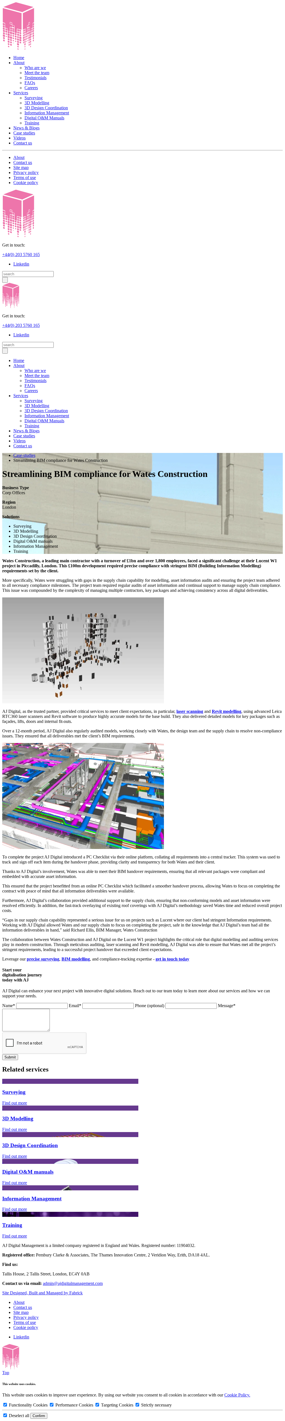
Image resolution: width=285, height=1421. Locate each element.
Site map (21, 167)
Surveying (33, 97)
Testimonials (35, 77)
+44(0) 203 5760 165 (21, 254)
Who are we (35, 67)
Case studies (24, 133)
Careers (31, 87)
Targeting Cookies (117, 1405)
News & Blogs (26, 128)
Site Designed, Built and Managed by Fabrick (42, 1292)
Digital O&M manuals (27, 1172)
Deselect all (19, 1415)
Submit (10, 1057)
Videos (19, 138)
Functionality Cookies (28, 1405)
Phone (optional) (149, 1005)
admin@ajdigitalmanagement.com (73, 1283)
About (18, 62)
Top (5, 1372)
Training (31, 122)
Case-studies (24, 455)
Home (18, 57)
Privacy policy (26, 172)
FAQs (29, 82)
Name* (8, 1005)
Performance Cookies (74, 1405)
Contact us (22, 143)
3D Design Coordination (46, 107)
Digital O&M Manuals (44, 117)
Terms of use (24, 177)
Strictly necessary (156, 1405)
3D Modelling (36, 102)
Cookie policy (25, 182)
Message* (226, 1005)
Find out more (14, 1103)
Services (20, 92)
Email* (75, 1005)
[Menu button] (5, 280)
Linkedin (21, 264)
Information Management (46, 112)
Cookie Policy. (237, 1395)
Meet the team (36, 72)
